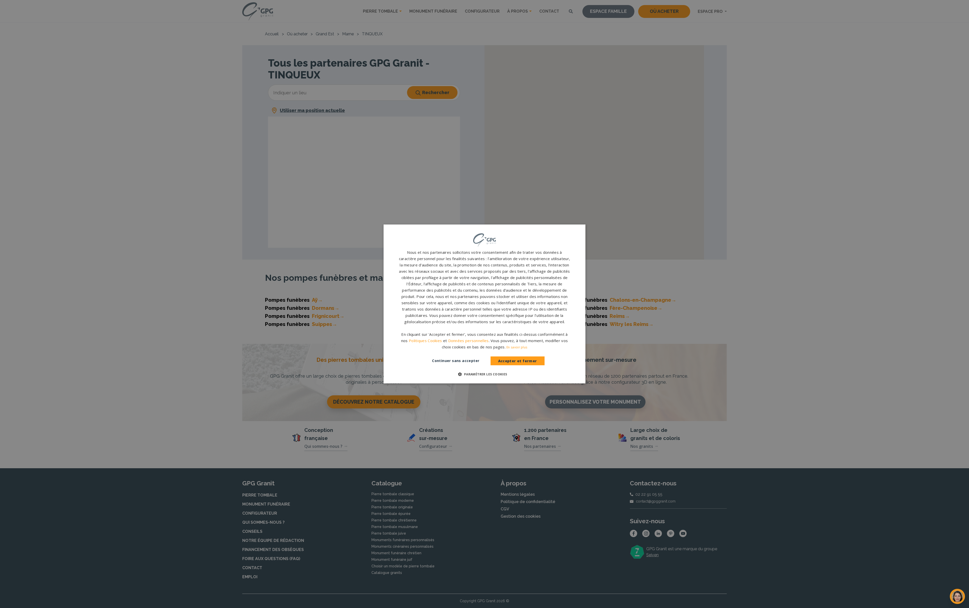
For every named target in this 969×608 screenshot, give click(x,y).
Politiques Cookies (425, 340)
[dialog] (484, 304)
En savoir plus (516, 347)
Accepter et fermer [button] (517, 360)
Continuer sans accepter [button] (455, 360)
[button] (484, 374)
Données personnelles (468, 340)
